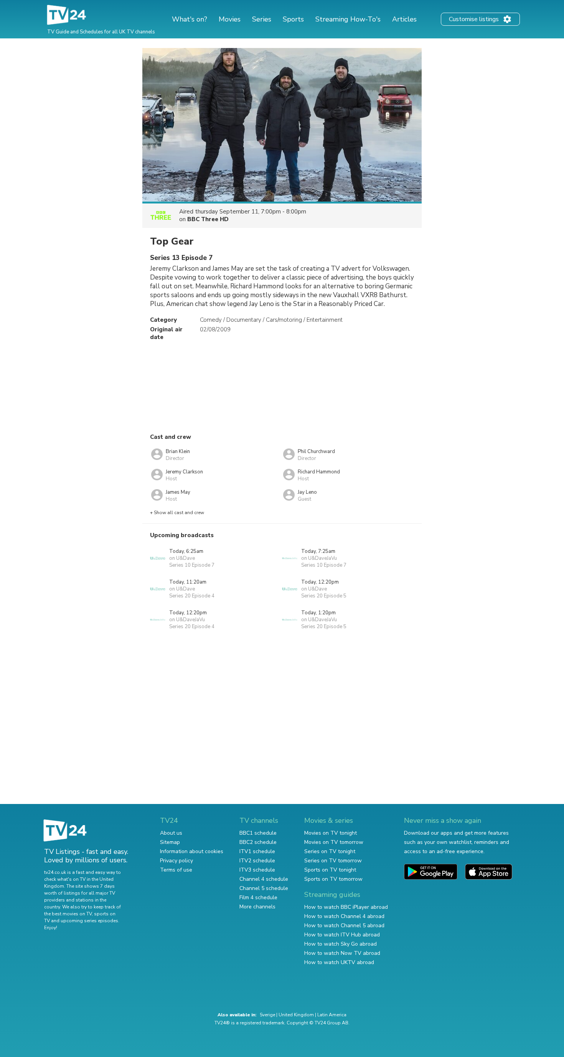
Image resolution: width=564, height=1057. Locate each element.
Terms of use (176, 869)
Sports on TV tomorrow (333, 879)
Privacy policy (176, 860)
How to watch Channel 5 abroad (344, 925)
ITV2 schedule (257, 860)
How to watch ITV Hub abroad (342, 934)
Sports (293, 19)
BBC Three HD (208, 219)
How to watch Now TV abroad (342, 953)
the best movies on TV (68, 914)
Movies (230, 19)
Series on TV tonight (329, 851)
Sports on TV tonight (330, 869)
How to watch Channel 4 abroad (344, 916)
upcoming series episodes (89, 921)
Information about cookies (191, 851)
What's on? (189, 19)
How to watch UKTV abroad (339, 962)
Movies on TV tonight (330, 833)
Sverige (267, 1015)
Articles (404, 19)
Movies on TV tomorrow (333, 842)
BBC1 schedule (258, 833)
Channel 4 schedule (263, 879)
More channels (257, 906)
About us (171, 833)
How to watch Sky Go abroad (340, 944)
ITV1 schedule (257, 851)
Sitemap (170, 842)
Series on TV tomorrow (333, 860)
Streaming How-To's (348, 19)
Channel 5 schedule (263, 888)
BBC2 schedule (258, 842)
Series (261, 19)
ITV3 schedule (257, 869)
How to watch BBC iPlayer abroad (346, 907)
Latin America (331, 1015)
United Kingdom (296, 1015)
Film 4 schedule (258, 897)
